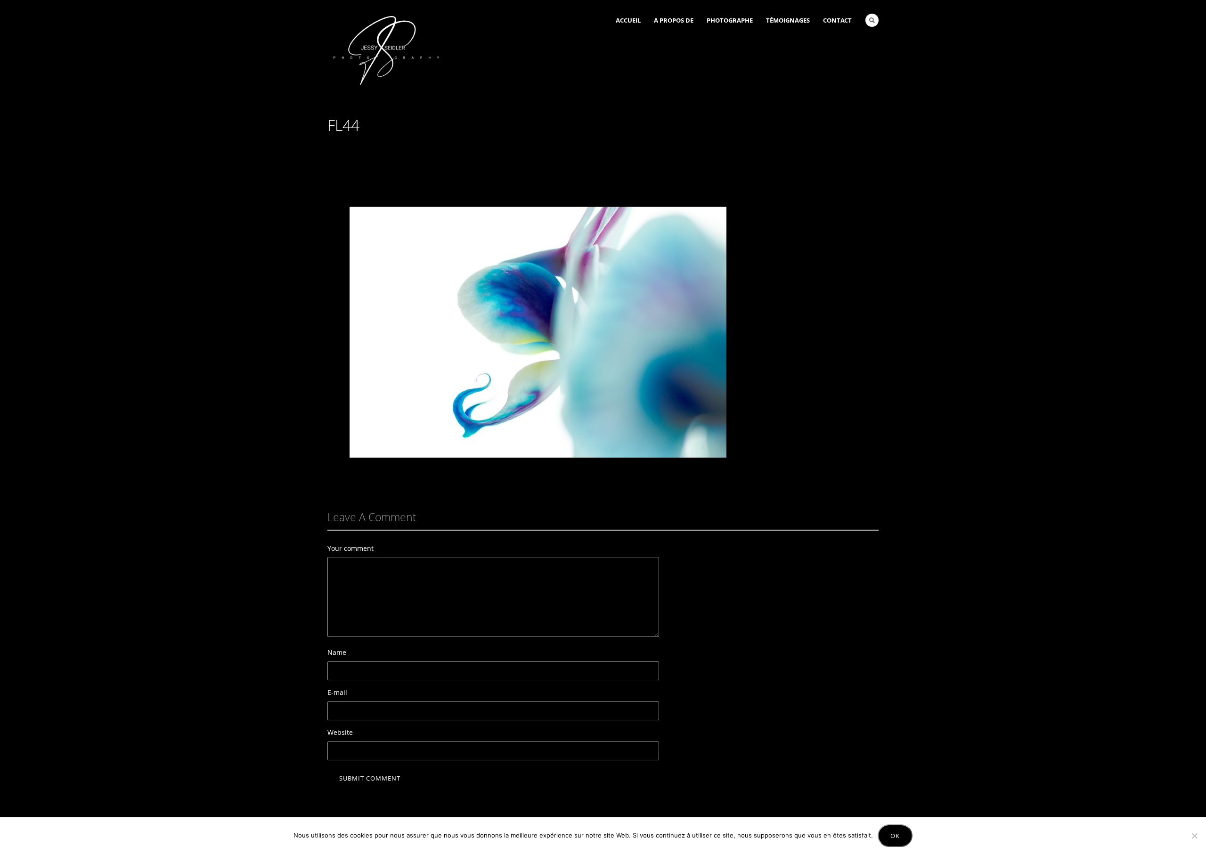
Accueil (628, 20)
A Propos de (673, 20)
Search (872, 20)
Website (340, 732)
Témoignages (788, 20)
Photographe (730, 20)
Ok (895, 835)
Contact (837, 20)
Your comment (350, 548)
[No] (1194, 835)
